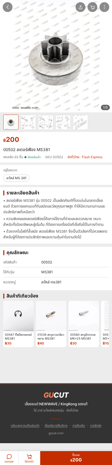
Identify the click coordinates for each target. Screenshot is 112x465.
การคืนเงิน (79, 425)
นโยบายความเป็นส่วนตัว (25, 425)
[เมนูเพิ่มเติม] (104, 7)
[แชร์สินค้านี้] (80, 7)
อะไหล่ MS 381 (16, 178)
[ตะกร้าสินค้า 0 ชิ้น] (92, 7)
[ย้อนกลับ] (8, 7)
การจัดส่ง (95, 425)
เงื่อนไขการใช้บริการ (56, 425)
